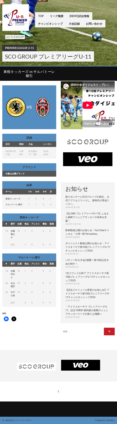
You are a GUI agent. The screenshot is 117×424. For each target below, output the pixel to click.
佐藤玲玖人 (13, 274)
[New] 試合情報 (79, 16)
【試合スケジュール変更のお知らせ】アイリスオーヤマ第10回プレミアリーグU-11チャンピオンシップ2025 (87, 293)
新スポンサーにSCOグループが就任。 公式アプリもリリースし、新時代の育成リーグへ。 (87, 200)
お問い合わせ (94, 23)
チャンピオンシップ (50, 23)
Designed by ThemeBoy (105, 420)
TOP (41, 16)
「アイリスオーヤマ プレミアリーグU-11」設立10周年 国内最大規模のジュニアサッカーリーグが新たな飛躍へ (86, 310)
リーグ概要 (57, 16)
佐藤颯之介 (13, 234)
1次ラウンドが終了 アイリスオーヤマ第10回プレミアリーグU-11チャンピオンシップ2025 (87, 277)
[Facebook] (58, 391)
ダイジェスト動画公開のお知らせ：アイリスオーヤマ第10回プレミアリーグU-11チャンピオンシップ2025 (87, 247)
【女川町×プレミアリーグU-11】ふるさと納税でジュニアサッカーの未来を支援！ (87, 217)
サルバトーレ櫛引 (14, 204)
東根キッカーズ (12, 198)
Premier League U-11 (19, 48)
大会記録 (74, 23)
